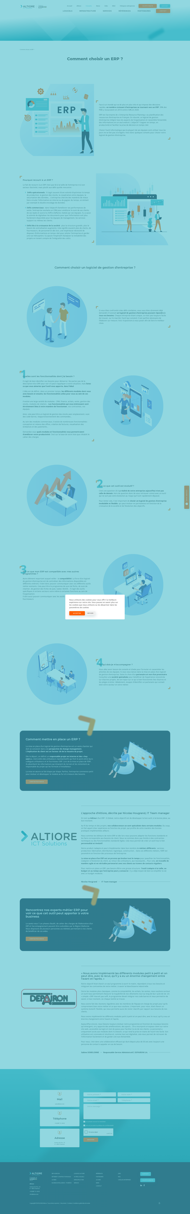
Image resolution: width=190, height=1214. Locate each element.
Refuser (90, 613)
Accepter (77, 613)
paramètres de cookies (79, 607)
